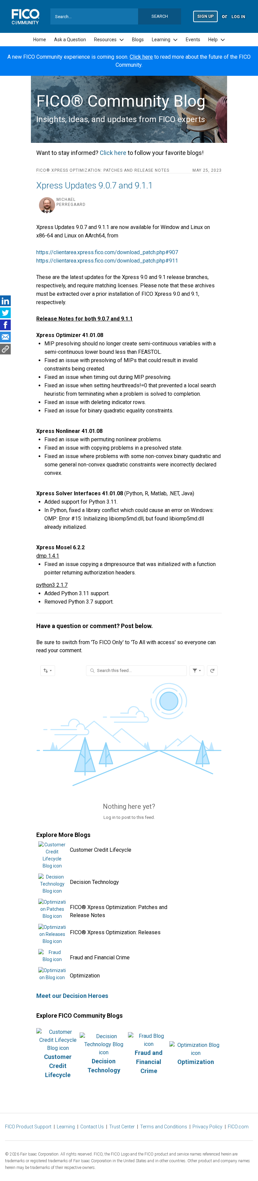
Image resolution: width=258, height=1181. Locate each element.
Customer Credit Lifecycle (100, 850)
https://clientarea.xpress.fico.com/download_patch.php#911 (107, 261)
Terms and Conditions (163, 1126)
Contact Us (92, 1126)
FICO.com (238, 1126)
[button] (205, 16)
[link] (39, 39)
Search (160, 16)
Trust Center (122, 1126)
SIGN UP (205, 16)
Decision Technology (94, 882)
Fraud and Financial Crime (100, 957)
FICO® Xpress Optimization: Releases (115, 932)
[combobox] (115, 16)
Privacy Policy (207, 1126)
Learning (66, 1126)
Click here (141, 57)
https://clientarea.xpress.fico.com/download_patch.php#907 (107, 252)
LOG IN (238, 16)
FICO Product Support (28, 1126)
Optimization (85, 975)
